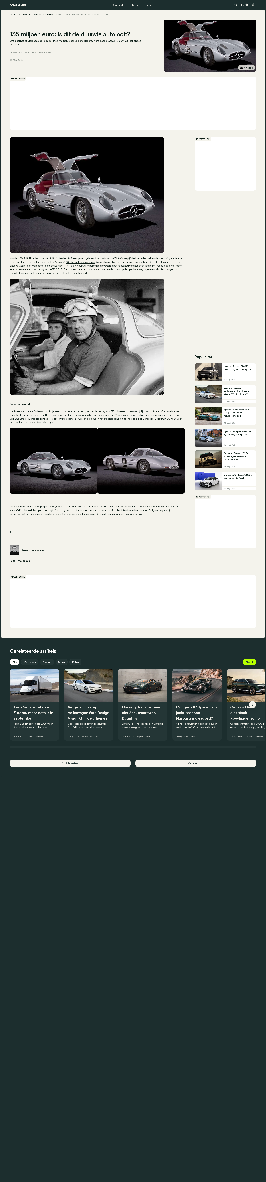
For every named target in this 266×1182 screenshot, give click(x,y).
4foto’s (248, 67)
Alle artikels (73, 763)
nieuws (51, 15)
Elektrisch (39, 737)
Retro (75, 662)
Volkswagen (87, 737)
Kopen (136, 5)
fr (242, 4)
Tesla (29, 737)
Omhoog (193, 763)
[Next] (252, 704)
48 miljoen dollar (27, 510)
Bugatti (140, 737)
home (13, 15)
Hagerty (14, 415)
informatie (24, 15)
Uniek (61, 662)
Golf (96, 737)
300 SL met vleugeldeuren (80, 261)
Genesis (248, 737)
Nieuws (47, 662)
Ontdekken (120, 5)
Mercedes (39, 15)
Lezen (149, 5)
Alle (14, 662)
